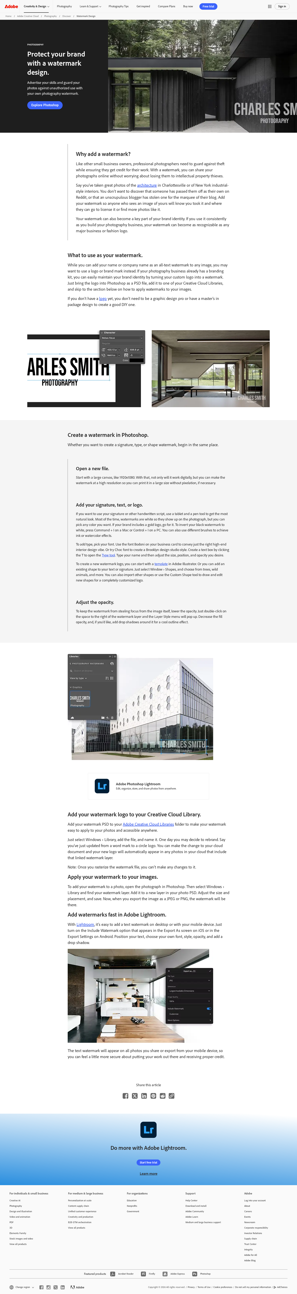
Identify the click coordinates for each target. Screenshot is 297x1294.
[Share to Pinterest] (153, 1096)
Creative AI (14, 1200)
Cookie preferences (222, 1287)
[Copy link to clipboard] (171, 1096)
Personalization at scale (80, 1200)
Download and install (195, 1206)
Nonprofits (132, 1206)
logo (103, 298)
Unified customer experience (82, 1211)
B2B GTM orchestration (79, 1222)
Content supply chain (78, 1206)
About (247, 1206)
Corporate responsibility (256, 1227)
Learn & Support (89, 6)
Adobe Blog (250, 1260)
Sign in (282, 6)
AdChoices (282, 1287)
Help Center (191, 1200)
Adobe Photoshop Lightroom (138, 784)
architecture (147, 185)
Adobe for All (250, 1255)
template (161, 564)
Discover (66, 16)
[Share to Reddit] (162, 1096)
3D (10, 1227)
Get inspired (143, 6)
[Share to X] (135, 1096)
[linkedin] (63, 1287)
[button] (269, 6)
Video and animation (19, 1216)
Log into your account (255, 1200)
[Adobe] (11, 6)
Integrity (248, 1249)
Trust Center (250, 1244)
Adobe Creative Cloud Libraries (148, 824)
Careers (248, 1211)
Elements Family (17, 1233)
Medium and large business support (203, 1222)
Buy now (188, 6)
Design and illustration (20, 1211)
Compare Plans (166, 6)
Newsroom (249, 1222)
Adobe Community (194, 1211)
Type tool (108, 555)
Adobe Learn (191, 1216)
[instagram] (48, 1287)
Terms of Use (204, 1287)
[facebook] (41, 1287)
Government (133, 1211)
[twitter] (56, 1287)
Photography (64, 6)
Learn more (148, 1173)
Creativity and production (80, 1216)
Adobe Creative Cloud (28, 16)
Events (247, 1216)
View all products (18, 1244)
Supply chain (250, 1238)
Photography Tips (118, 6)
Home (8, 16)
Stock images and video (21, 1238)
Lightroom (85, 924)
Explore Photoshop (45, 105)
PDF (11, 1222)
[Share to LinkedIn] (144, 1096)
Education (132, 1200)
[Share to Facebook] (125, 1096)
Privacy (191, 1287)
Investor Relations (253, 1233)
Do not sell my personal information (253, 1287)
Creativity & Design (35, 6)
